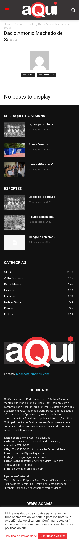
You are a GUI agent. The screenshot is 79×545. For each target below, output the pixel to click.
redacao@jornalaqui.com (32, 374)
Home (7, 24)
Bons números (38, 144)
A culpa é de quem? (41, 216)
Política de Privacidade (21, 536)
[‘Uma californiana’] (14, 169)
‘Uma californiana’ (41, 164)
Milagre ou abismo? (42, 237)
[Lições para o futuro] (14, 129)
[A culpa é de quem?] (14, 222)
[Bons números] (14, 150)
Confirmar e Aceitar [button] (53, 535)
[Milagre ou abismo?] (14, 242)
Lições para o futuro (42, 124)
